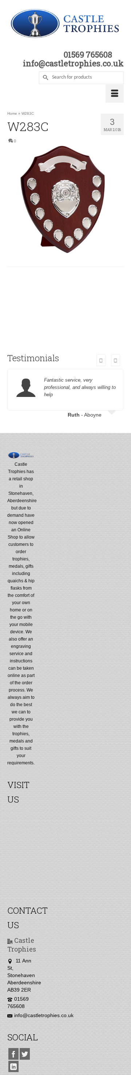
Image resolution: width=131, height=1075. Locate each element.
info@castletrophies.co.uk (44, 1015)
